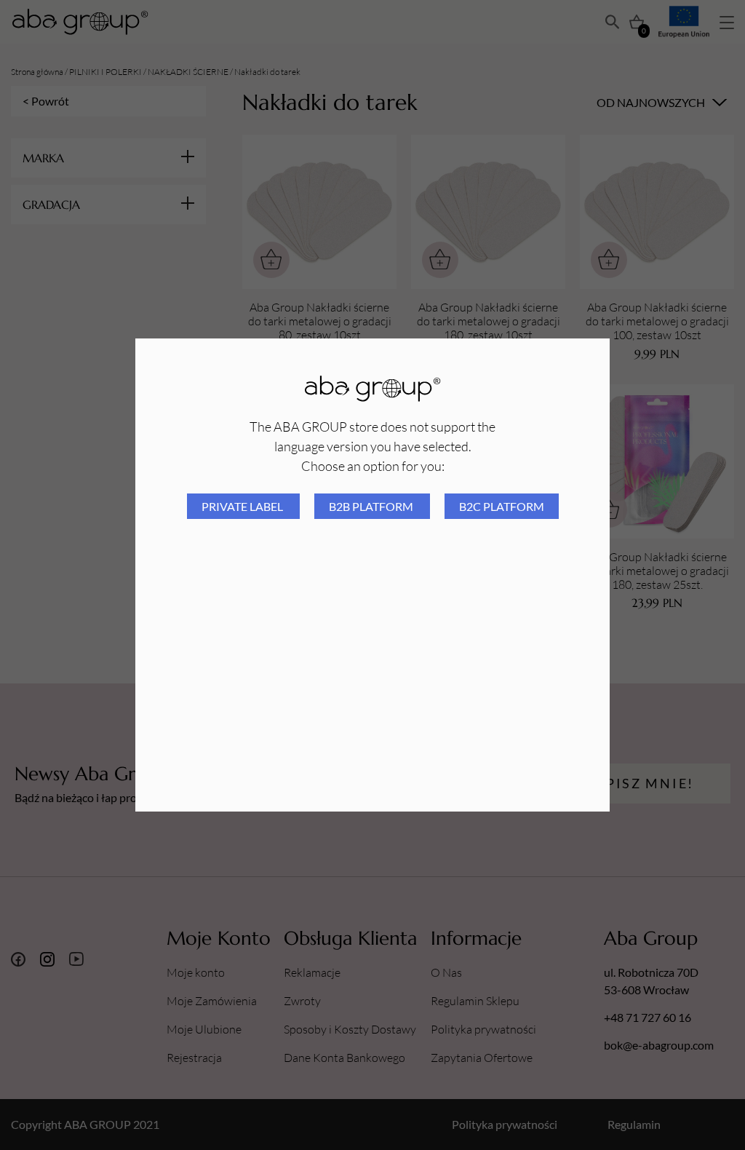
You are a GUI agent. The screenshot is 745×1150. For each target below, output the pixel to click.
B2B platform (372, 506)
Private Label (243, 506)
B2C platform (501, 506)
